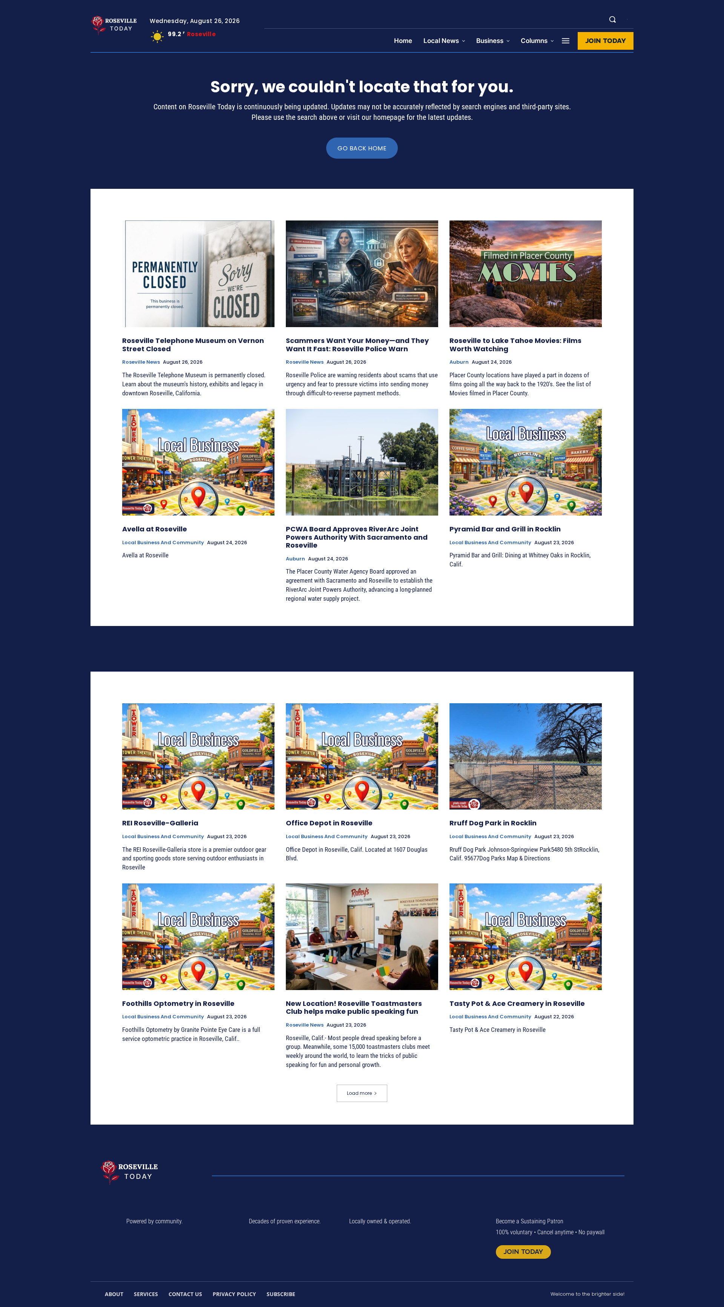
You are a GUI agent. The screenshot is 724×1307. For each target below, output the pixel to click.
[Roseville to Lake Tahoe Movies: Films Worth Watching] (525, 273)
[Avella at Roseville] (198, 462)
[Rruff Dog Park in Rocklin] (525, 756)
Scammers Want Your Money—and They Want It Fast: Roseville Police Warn (357, 345)
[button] (612, 19)
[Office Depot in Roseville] (362, 756)
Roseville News (141, 362)
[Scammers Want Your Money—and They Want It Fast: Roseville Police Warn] (362, 273)
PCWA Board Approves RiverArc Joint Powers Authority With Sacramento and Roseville (357, 537)
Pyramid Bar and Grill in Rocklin (505, 529)
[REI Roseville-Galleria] (198, 756)
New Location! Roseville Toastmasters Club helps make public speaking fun (354, 1007)
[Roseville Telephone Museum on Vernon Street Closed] (198, 273)
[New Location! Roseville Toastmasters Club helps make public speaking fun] (362, 936)
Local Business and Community (163, 543)
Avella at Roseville (154, 529)
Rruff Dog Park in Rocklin (493, 823)
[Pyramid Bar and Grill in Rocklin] (525, 462)
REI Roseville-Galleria (160, 823)
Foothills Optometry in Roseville (178, 1003)
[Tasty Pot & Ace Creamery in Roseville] (525, 936)
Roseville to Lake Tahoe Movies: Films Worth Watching (515, 345)
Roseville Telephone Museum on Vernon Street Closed (193, 345)
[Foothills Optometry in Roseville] (198, 936)
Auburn (459, 362)
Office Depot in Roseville (329, 823)
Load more (359, 1093)
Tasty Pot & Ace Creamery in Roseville (517, 1003)
